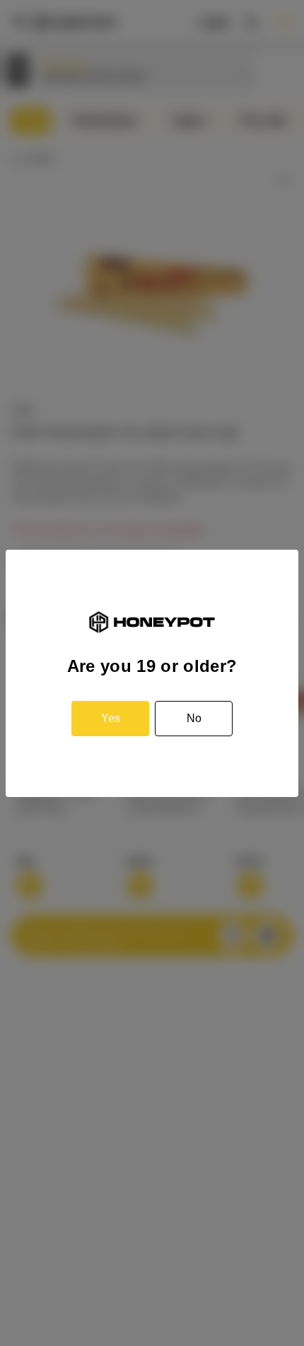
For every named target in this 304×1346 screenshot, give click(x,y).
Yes (110, 718)
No (194, 718)
